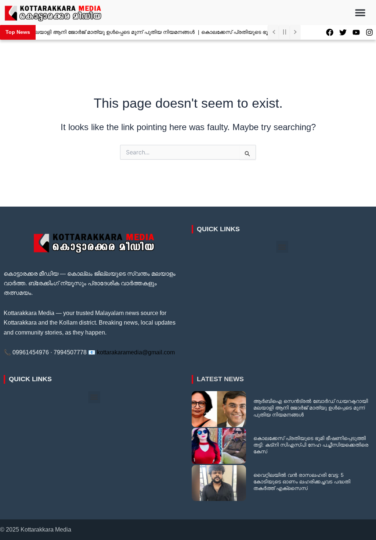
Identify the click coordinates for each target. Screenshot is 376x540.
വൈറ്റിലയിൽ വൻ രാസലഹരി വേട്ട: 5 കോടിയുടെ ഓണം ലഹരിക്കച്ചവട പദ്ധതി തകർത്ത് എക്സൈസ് (301, 481)
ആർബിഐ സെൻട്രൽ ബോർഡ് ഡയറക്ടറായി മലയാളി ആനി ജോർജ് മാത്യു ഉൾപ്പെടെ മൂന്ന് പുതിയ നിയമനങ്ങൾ (310, 407)
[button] (360, 12)
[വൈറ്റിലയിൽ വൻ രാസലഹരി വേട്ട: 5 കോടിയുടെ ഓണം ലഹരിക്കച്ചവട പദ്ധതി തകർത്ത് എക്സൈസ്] (219, 483)
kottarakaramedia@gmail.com (136, 352)
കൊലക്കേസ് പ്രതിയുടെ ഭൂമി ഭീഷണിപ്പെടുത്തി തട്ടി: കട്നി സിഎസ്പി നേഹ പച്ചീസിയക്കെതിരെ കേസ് (310, 444)
